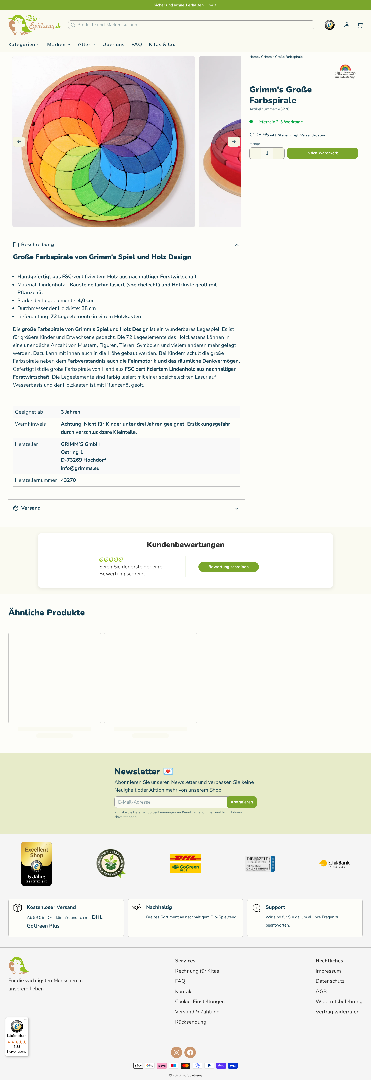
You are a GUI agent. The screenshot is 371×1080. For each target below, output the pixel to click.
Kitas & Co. (162, 44)
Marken (56, 44)
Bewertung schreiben (228, 567)
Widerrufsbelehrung (339, 1001)
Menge (254, 144)
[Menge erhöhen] (278, 153)
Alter (84, 44)
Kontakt (184, 991)
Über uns (113, 44)
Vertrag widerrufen (338, 1011)
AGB (321, 991)
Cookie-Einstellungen (200, 1001)
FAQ (136, 44)
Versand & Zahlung (197, 1011)
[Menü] (25, 1020)
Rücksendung (190, 1022)
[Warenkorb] (357, 25)
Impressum (328, 971)
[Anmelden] (344, 25)
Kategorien (21, 44)
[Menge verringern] (255, 153)
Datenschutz (330, 981)
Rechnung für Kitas (197, 971)
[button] (322, 153)
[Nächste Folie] (234, 142)
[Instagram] (176, 1052)
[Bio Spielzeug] (34, 25)
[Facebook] (190, 1052)
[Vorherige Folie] (19, 142)
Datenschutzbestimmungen (154, 812)
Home (254, 56)
